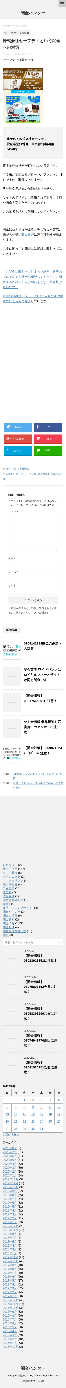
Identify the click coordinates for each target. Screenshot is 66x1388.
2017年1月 (10, 1296)
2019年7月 (10, 1198)
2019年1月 (10, 1222)
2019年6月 (10, 1202)
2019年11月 (10, 1183)
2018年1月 (10, 1253)
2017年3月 (10, 1288)
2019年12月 (11, 1179)
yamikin (10, 473)
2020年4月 (10, 1163)
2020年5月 (10, 1159)
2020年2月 (10, 1171)
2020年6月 (10, 1156)
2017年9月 (10, 1265)
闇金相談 (8, 927)
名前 (11, 558)
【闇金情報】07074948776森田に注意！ (40, 1040)
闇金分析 (8, 919)
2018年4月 (10, 1245)
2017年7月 (10, 1272)
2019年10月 (11, 1187)
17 (41, 1114)
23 (33, 1121)
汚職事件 (8, 896)
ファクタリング (13, 880)
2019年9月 (10, 1191)
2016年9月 (10, 1311)
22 (24, 1121)
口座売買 (8, 888)
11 (50, 1107)
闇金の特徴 (10, 915)
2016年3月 (10, 1335)
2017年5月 (10, 1280)
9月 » (15, 1134)
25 (50, 1121)
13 (7, 1114)
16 (33, 1114)
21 (15, 1121)
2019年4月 (10, 1210)
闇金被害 (27, 234)
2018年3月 (10, 1249)
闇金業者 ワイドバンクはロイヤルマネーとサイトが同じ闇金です (42, 675)
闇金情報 (24, 468)
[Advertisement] (30, 331)
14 (15, 1114)
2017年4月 (10, 1284)
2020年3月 (10, 1167)
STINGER (39, 1380)
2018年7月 (10, 1237)
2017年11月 (10, 1257)
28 (15, 1128)
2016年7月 (10, 1319)
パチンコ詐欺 (11, 876)
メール (13, 572)
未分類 (7, 892)
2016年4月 (10, 1331)
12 (58, 1107)
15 (24, 1114)
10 (41, 1107)
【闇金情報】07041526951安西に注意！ (40, 1067)
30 (33, 1128)
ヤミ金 (32, 473)
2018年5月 (10, 1241)
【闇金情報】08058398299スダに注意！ (40, 1013)
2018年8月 (10, 1233)
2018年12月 (11, 1226)
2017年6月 (10, 1276)
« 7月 (6, 1134)
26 (58, 1121)
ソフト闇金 (10, 872)
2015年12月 (11, 1346)
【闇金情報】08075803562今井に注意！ (40, 986)
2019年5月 (10, 1206)
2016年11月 (10, 1304)
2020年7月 (10, 1152)
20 (7, 1121)
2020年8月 (10, 1148)
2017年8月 (10, 1268)
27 (7, 1128)
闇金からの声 (11, 911)
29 (24, 1128)
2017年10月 (11, 1261)
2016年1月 (10, 1342)
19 (58, 1114)
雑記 (6, 935)
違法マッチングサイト (17, 907)
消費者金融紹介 (13, 900)
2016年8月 (10, 1315)
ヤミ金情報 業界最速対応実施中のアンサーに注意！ (42, 727)
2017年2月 (10, 1292)
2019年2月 (10, 1218)
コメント (13, 511)
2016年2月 (10, 1339)
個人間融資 (10, 884)
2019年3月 (10, 1214)
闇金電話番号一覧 (14, 931)
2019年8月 (10, 1195)
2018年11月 (10, 1230)
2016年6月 (10, 1323)
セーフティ (22, 473)
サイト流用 (12, 468)
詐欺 (6, 903)
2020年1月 (10, 1175)
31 (41, 1128)
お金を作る (10, 865)
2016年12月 (11, 1300)
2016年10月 (11, 1307)
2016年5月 (10, 1327)
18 (50, 1114)
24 (41, 1121)
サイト (12, 585)
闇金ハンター (33, 12)
